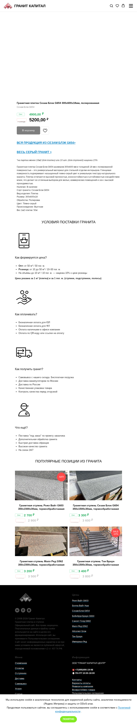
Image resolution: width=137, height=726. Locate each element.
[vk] (17, 610)
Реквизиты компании (82, 686)
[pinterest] (23, 610)
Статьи (18, 694)
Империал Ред (79, 641)
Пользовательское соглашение (88, 693)
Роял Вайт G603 (80, 600)
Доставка (19, 678)
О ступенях (20, 673)
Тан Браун (77, 636)
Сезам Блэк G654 (81, 611)
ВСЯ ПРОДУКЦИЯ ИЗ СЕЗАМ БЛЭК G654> (46, 142)
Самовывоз (21, 683)
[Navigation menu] (130, 6)
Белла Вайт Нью (80, 605)
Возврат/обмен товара (83, 690)
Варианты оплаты (81, 683)
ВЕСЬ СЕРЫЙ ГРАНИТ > (34, 152)
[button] (111, 5)
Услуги (18, 689)
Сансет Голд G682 (81, 621)
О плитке (19, 668)
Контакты (77, 680)
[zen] (29, 610)
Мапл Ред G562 (80, 626)
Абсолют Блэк (79, 631)
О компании (21, 663)
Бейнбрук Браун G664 (83, 616)
